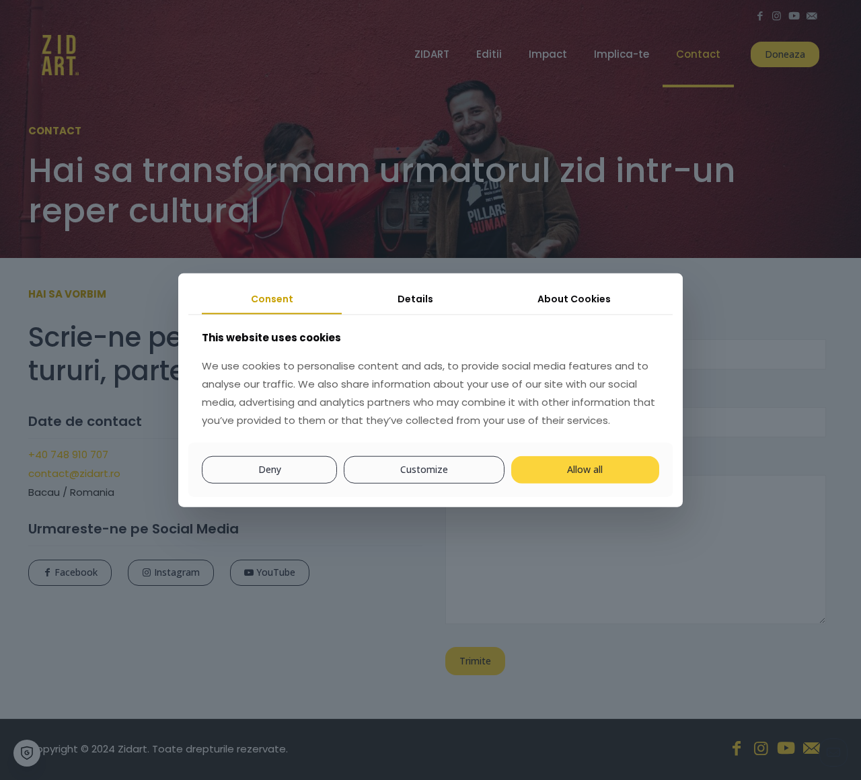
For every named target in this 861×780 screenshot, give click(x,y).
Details (415, 298)
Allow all (585, 469)
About (574, 298)
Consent (272, 298)
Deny (269, 469)
